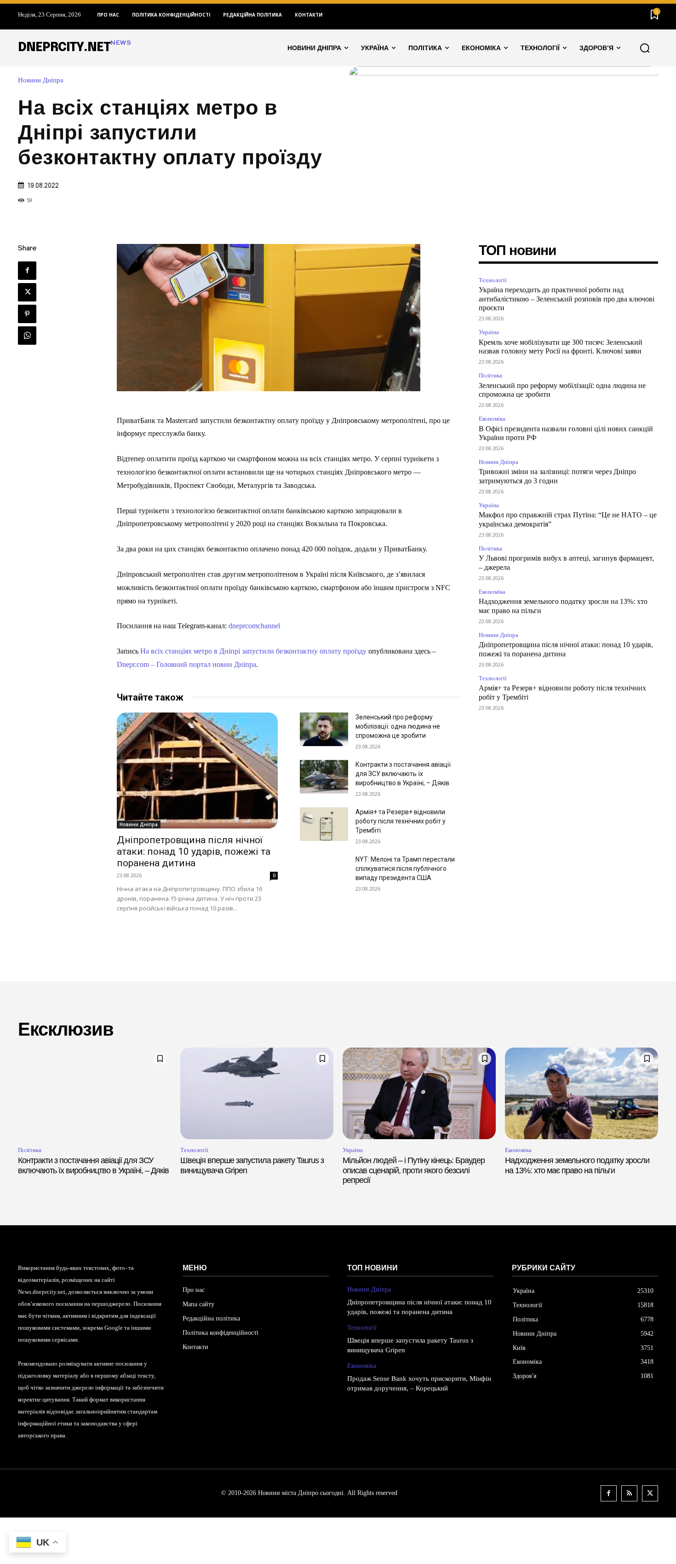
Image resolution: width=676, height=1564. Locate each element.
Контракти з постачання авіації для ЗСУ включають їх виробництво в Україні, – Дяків (403, 774)
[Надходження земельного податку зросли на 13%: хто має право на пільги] (581, 1094)
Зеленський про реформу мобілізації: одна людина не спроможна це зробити (397, 726)
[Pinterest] (27, 314)
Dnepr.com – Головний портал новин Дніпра (186, 664)
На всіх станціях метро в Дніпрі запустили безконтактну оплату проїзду (253, 651)
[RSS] (629, 1493)
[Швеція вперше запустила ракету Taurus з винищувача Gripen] (256, 1094)
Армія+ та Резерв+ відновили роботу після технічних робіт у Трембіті (400, 821)
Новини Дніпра (40, 80)
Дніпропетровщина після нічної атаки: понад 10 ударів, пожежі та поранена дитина (193, 851)
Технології (493, 280)
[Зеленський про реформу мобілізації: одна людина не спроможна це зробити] (324, 729)
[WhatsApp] (27, 335)
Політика (490, 375)
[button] (644, 48)
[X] (27, 292)
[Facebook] (27, 270)
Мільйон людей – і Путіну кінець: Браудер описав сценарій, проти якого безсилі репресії (414, 1170)
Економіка (492, 418)
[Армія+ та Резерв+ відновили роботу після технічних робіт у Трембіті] (324, 824)
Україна (489, 332)
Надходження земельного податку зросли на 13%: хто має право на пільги (577, 1165)
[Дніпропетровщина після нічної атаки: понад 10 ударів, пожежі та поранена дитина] (197, 770)
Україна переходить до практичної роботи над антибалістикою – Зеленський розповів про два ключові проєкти (566, 298)
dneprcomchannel (253, 626)
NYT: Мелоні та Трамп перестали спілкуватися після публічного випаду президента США (405, 868)
